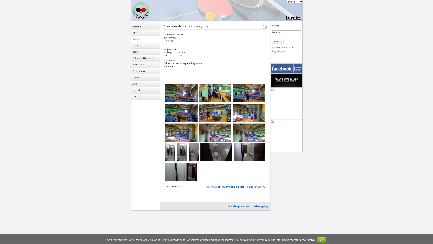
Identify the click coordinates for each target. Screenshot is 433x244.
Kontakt (136, 96)
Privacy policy (261, 206)
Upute (135, 77)
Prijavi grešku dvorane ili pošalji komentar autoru (238, 186)
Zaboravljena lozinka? (283, 47)
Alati (134, 83)
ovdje (311, 239)
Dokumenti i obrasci (142, 58)
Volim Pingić (138, 64)
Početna (136, 26)
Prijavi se (278, 41)
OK (322, 239)
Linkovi (136, 90)
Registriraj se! (278, 51)
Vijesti (135, 32)
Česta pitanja (138, 71)
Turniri (135, 45)
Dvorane (136, 38)
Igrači (135, 51)
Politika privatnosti (239, 206)
